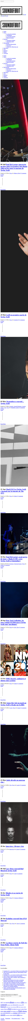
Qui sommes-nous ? (15, 1018)
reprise (12, 1013)
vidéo (18, 1015)
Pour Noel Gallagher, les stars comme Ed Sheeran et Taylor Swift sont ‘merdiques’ (13, 622)
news (2, 1011)
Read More (3, 189)
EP (23, 1004)
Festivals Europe (18, 563)
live (9, 1009)
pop (1, 1013)
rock (19, 1013)
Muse (25, 1009)
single (3, 1015)
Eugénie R (16, 320)
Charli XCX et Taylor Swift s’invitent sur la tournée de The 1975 (13, 491)
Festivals (11, 563)
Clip (5, 407)
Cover (11, 707)
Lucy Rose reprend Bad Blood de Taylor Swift (12, 870)
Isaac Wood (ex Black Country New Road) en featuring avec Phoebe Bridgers (13, 986)
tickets (11, 1015)
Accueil (2, 1018)
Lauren (18, 785)
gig (17, 1007)
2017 (2, 1002)
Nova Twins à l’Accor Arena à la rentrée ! (12, 976)
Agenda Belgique (18, 406)
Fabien (15, 496)
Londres (22, 1009)
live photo (13, 1009)
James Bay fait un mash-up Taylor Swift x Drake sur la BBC (13, 704)
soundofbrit (8, 1015)
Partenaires (7, 1018)
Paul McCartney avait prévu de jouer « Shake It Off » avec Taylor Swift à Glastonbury (14, 559)
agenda (7, 1002)
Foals (7, 1006)
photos (25, 1011)
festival (3, 1007)
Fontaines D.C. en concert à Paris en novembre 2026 (15, 971)
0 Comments (23, 173)
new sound (7, 1011)
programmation (6, 1013)
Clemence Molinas (18, 898)
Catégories (3, 994)
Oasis (17, 1011)
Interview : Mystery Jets (15, 846)
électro (21, 1015)
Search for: (3, 996)
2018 (4, 1002)
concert (4, 1004)
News (11, 173)
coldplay (25, 1002)
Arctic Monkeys (17, 1002)
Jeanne (18, 707)
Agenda (11, 406)
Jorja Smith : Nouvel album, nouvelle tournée (13, 983)
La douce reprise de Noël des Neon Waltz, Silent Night (14, 944)
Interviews (12, 849)
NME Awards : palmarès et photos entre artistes (13, 679)
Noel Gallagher (13, 1011)
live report (18, 1009)
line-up (6, 1009)
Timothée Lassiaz (15, 407)
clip (22, 1002)
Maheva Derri (17, 173)
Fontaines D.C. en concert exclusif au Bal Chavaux (15, 974)
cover (11, 1004)
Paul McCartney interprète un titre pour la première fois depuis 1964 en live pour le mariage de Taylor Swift (14, 167)
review (15, 1013)
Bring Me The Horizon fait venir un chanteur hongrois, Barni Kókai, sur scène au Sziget (13, 980)
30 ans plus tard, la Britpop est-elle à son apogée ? (14, 982)
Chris (15, 873)
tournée (14, 1015)
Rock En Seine (22, 1013)
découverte (15, 1004)
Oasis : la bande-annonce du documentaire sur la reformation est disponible (14, 988)
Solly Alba (16, 627)
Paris (20, 1011)
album (11, 1002)
